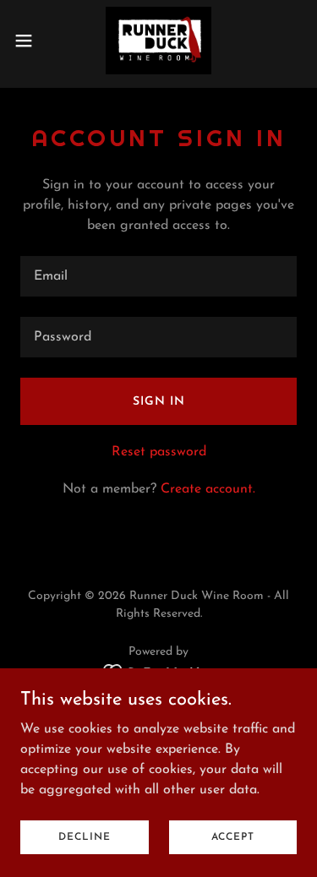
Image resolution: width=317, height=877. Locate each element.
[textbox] (158, 276)
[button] (29, 40)
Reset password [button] (159, 452)
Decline (84, 836)
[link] (158, 40)
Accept (232, 836)
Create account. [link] (208, 489)
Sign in (159, 401)
